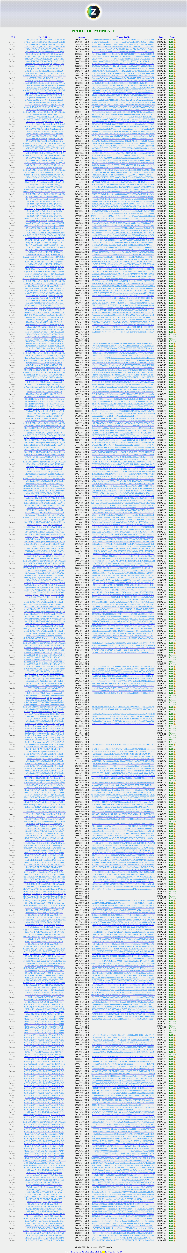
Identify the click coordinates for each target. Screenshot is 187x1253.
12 (91, 1252)
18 (106, 1252)
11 (88, 1252)
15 (98, 1252)
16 (101, 1252)
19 (108, 1252)
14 (96, 1252)
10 (86, 1252)
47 (118, 1252)
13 (93, 1252)
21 (114, 1252)
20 (111, 1252)
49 (121, 1252)
